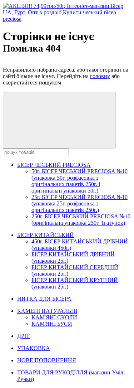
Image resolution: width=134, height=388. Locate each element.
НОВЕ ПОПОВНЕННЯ (46, 360)
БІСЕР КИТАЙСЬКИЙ (45, 235)
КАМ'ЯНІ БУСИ (51, 324)
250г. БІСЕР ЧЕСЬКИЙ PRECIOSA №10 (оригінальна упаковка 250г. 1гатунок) (80, 219)
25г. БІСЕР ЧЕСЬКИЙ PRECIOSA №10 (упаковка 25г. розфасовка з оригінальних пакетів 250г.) (79, 203)
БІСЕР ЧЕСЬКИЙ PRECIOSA (54, 165)
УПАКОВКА (33, 348)
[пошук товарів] (59, 120)
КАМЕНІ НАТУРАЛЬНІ (47, 311)
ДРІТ (23, 336)
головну (100, 76)
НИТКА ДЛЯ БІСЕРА (44, 299)
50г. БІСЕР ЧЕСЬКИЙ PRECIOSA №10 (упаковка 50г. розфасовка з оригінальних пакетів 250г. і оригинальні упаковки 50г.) (79, 181)
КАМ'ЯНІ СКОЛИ (54, 317)
